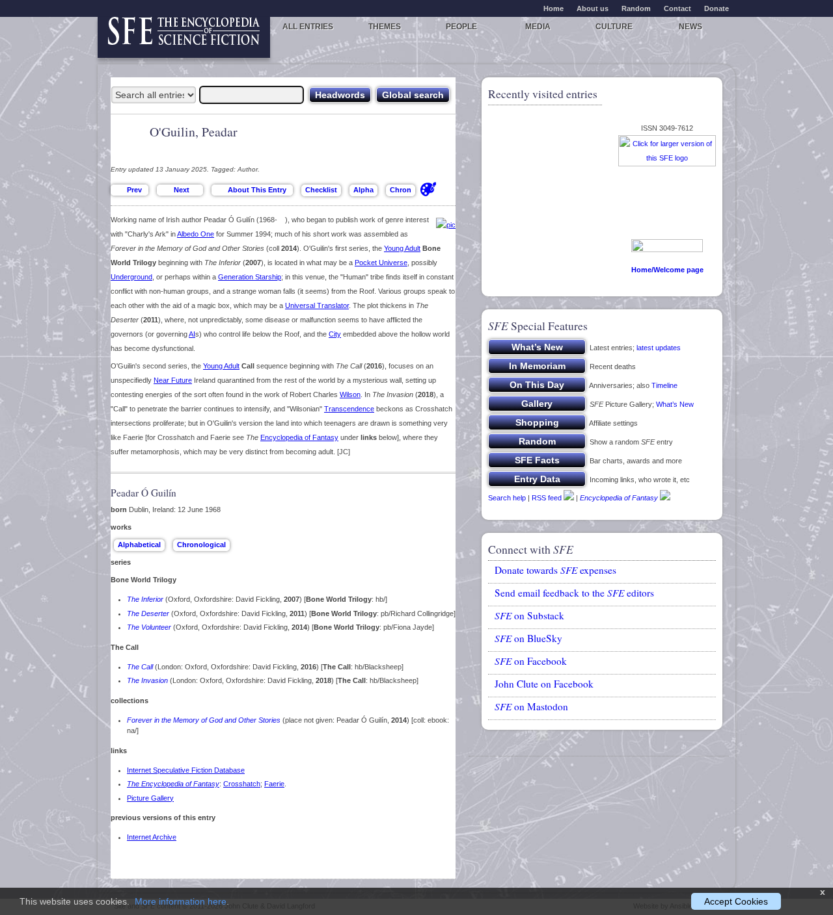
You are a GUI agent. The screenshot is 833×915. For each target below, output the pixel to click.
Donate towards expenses (555, 569)
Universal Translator (317, 305)
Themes (384, 26)
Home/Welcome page (667, 270)
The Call (140, 667)
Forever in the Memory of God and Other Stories (203, 720)
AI (192, 334)
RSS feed (547, 498)
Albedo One (195, 234)
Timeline (664, 385)
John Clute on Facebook (544, 683)
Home (553, 8)
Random (636, 8)
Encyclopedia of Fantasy (299, 437)
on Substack (529, 615)
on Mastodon (531, 706)
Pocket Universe (381, 262)
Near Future (173, 380)
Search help (507, 498)
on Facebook (531, 660)
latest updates (658, 348)
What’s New (675, 404)
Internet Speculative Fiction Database (186, 770)
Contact (677, 8)
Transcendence (349, 409)
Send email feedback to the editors (574, 592)
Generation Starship (249, 277)
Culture (614, 26)
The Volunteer (149, 627)
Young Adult (402, 248)
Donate (716, 8)
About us (592, 8)
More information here (180, 901)
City (335, 334)
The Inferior (145, 599)
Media (538, 26)
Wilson (350, 394)
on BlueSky (528, 638)
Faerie (274, 784)
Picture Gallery (150, 798)
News (690, 26)
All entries (307, 26)
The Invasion (147, 680)
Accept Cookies (736, 901)
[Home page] (184, 37)
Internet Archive (151, 837)
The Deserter (148, 613)
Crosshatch (241, 784)
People (461, 26)
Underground (131, 277)
